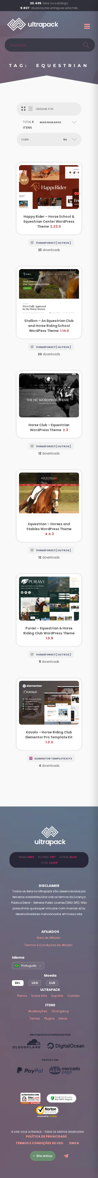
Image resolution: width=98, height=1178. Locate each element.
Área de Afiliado (48, 938)
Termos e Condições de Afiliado (48, 945)
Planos (22, 996)
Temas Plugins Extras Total (49, 860)
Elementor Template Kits (53, 758)
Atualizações (37, 1011)
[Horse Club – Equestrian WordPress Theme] (49, 404)
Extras (63, 1018)
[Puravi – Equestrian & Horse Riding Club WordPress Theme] (49, 610)
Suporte (57, 996)
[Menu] (87, 26)
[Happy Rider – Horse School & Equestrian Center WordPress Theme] (49, 198)
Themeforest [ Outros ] (53, 243)
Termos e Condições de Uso (39, 1143)
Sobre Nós (39, 996)
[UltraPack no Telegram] (66, 1156)
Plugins (49, 1018)
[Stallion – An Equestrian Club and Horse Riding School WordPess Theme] (49, 302)
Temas (34, 1018)
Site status (44, 1156)
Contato (74, 996)
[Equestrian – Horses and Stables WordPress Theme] (49, 506)
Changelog (60, 1011)
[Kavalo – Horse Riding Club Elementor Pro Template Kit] (49, 714)
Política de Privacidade (46, 1136)
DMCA (74, 1143)
